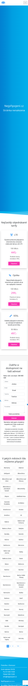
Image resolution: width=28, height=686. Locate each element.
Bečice (7, 632)
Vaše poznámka (14, 414)
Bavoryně (7, 615)
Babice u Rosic (6, 528)
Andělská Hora (21, 496)
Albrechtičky (21, 489)
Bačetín (21, 534)
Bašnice (6, 598)
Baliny (21, 552)
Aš (21, 515)
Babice (7, 522)
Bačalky (6, 534)
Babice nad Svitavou (21, 522)
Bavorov (6, 609)
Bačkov (21, 539)
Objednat (14, 264)
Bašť (21, 598)
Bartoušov (7, 592)
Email (14, 390)
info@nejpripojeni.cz (10, 677)
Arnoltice (7, 515)
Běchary (21, 620)
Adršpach (7, 473)
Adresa (14, 403)
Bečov (21, 632)
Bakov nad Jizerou (7, 552)
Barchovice (6, 576)
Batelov (6, 604)
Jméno (14, 384)
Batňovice (21, 604)
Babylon (21, 528)
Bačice (7, 539)
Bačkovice (7, 545)
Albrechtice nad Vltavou (21, 480)
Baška (21, 592)
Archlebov (21, 503)
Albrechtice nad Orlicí (7, 480)
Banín (21, 558)
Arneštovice (7, 509)
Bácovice (21, 545)
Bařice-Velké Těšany (21, 576)
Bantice (6, 570)
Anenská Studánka (7, 503)
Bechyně (21, 626)
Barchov (21, 570)
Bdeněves (21, 615)
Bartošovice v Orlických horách (21, 585)
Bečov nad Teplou (7, 638)
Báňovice (21, 564)
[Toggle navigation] (25, 2)
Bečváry (21, 638)
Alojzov (7, 496)
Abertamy (7, 468)
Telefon (14, 397)
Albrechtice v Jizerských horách (7, 489)
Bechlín (7, 626)
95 (18, 646)
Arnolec (21, 509)
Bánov (7, 564)
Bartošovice (7, 585)
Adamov (21, 468)
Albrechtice (21, 473)
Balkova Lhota (6, 558)
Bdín (7, 620)
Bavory (21, 609)
